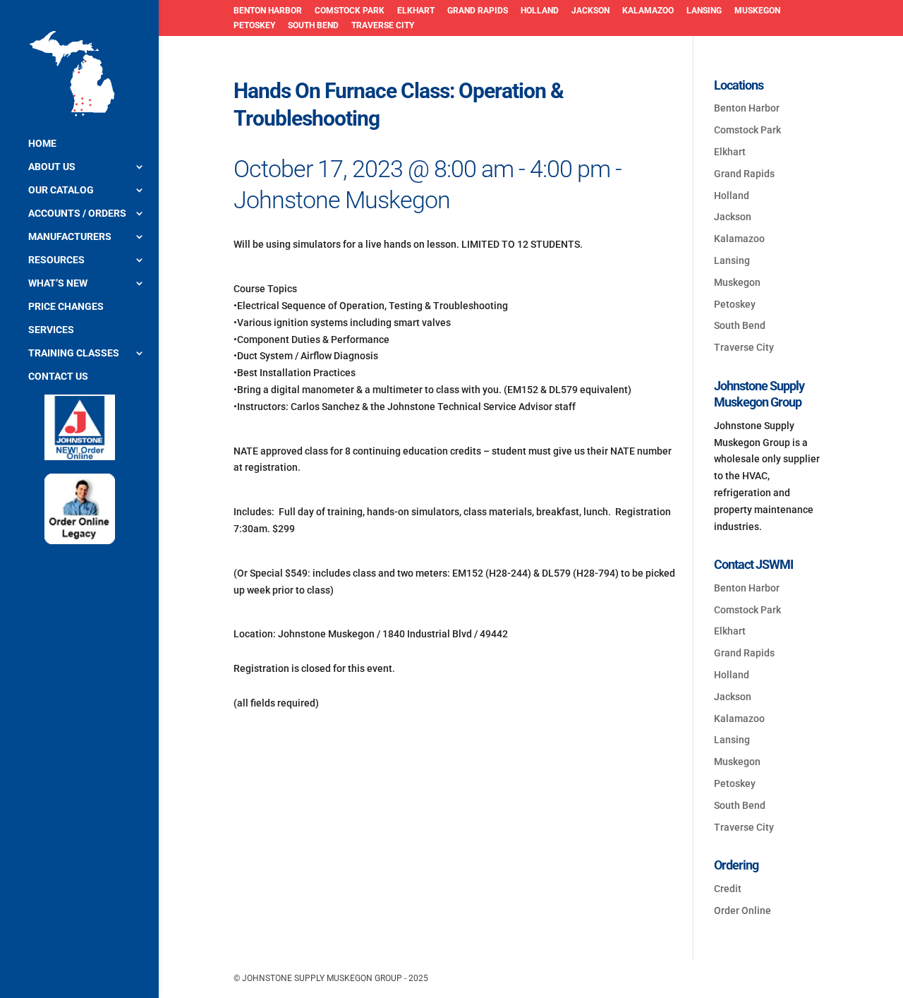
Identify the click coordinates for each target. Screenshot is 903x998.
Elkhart (416, 11)
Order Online (742, 910)
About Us (51, 167)
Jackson (590, 11)
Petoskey (254, 25)
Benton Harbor (268, 11)
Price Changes (66, 306)
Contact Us (58, 376)
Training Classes (73, 353)
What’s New (57, 283)
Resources (56, 260)
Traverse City (382, 25)
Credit (727, 888)
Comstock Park (349, 11)
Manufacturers (69, 237)
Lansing (704, 11)
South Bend (313, 25)
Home (42, 143)
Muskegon (757, 11)
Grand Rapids (477, 11)
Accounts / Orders (77, 213)
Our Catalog (61, 190)
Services (51, 330)
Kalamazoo (648, 11)
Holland (540, 11)
